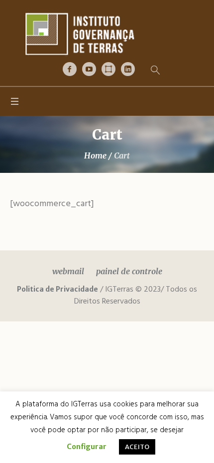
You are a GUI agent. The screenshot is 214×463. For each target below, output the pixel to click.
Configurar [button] (87, 446)
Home (95, 155)
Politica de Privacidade (57, 289)
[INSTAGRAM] (108, 69)
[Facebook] (70, 69)
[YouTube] (89, 69)
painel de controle (129, 271)
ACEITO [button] (137, 447)
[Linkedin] (128, 69)
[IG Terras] (107, 33)
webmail (68, 271)
